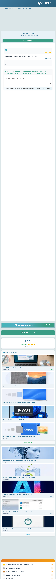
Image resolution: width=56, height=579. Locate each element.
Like (14, 62)
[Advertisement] (28, 20)
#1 (5, 64)
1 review (30, 346)
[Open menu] (4, 3)
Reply (8, 62)
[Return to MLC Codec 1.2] (4, 33)
